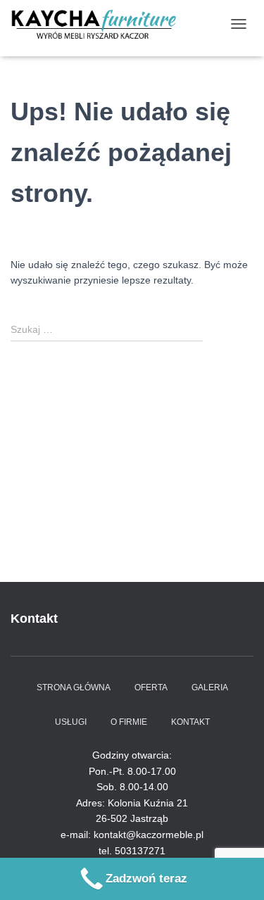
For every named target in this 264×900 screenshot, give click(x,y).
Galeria (209, 687)
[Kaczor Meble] (99, 23)
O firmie (129, 722)
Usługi (71, 722)
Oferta (151, 687)
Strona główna (74, 687)
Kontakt (190, 722)
